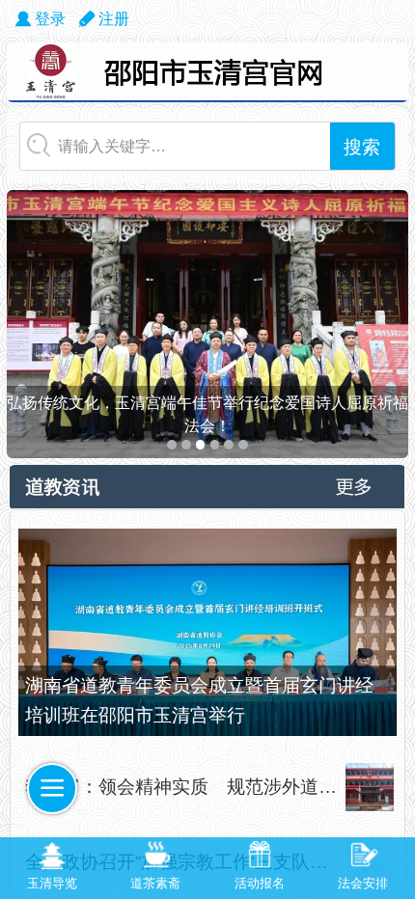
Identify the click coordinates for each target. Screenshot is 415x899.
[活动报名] (260, 856)
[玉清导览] (52, 856)
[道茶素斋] (156, 856)
